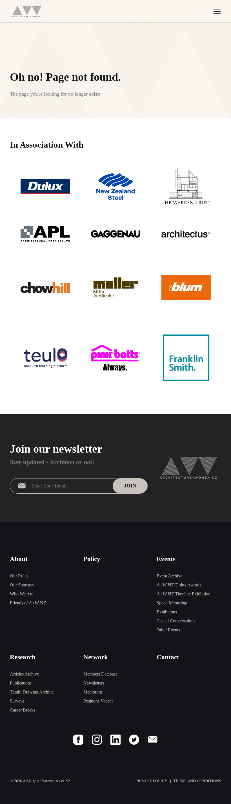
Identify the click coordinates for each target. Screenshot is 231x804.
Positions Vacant (98, 701)
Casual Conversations (176, 620)
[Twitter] (134, 740)
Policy (91, 559)
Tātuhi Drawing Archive (32, 692)
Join (130, 486)
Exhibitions (167, 611)
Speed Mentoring (172, 602)
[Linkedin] (115, 740)
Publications (21, 683)
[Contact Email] (153, 740)
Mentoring (92, 692)
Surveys (17, 701)
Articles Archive (24, 674)
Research (22, 657)
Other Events (168, 629)
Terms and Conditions (197, 781)
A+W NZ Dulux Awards (179, 584)
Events (166, 559)
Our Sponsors (22, 584)
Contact (168, 657)
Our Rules (19, 575)
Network (95, 657)
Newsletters (93, 683)
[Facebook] (78, 740)
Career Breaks (22, 710)
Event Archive (169, 575)
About (19, 559)
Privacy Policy (151, 781)
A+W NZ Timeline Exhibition (183, 593)
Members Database (100, 674)
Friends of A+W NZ (28, 602)
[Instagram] (97, 740)
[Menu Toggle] (217, 11)
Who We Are (21, 593)
